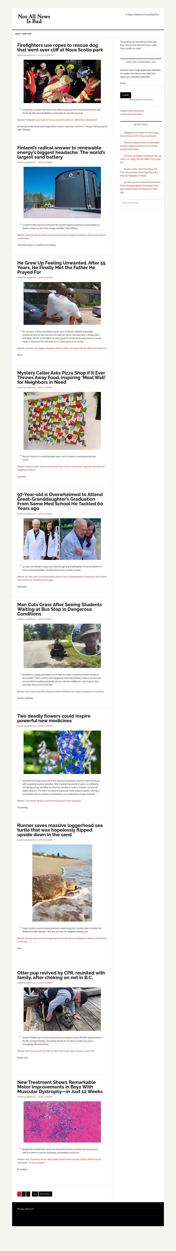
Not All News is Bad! (34, 19)
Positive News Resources (132, 111)
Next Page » (45, 1195)
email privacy (147, 99)
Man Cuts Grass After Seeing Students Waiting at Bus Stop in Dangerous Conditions (59, 609)
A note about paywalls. (131, 114)
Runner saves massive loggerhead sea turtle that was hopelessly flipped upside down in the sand (60, 830)
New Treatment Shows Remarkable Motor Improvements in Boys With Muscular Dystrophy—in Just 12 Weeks (60, 1086)
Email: (123, 83)
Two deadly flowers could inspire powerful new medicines (53, 718)
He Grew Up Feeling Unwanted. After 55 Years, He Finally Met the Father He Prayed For (61, 267)
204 (35, 1194)
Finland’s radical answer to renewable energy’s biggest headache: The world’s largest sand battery (61, 152)
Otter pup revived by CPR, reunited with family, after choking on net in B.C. (61, 975)
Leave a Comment (45, 55)
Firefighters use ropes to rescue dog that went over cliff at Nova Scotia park (60, 47)
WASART (79, 126)
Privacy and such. (25, 1209)
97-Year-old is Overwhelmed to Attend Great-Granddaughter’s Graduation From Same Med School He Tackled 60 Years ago (60, 501)
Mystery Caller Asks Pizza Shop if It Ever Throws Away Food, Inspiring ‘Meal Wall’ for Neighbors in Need (61, 377)
